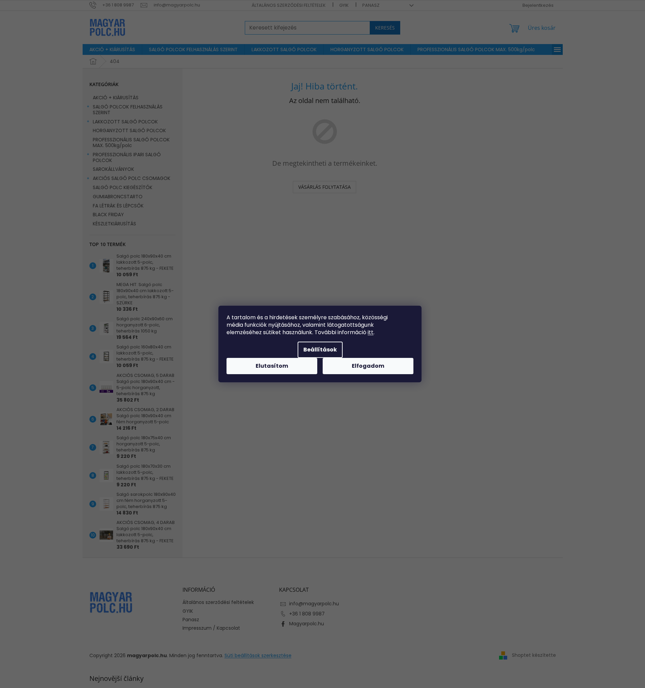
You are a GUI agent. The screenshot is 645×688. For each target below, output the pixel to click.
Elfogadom (368, 366)
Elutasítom (272, 366)
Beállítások (320, 349)
